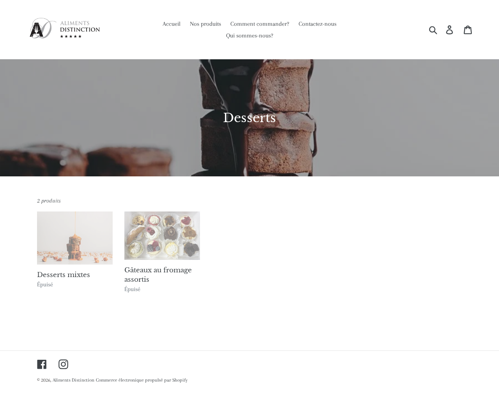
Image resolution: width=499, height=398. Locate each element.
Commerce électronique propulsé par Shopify (142, 380)
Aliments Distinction (73, 380)
